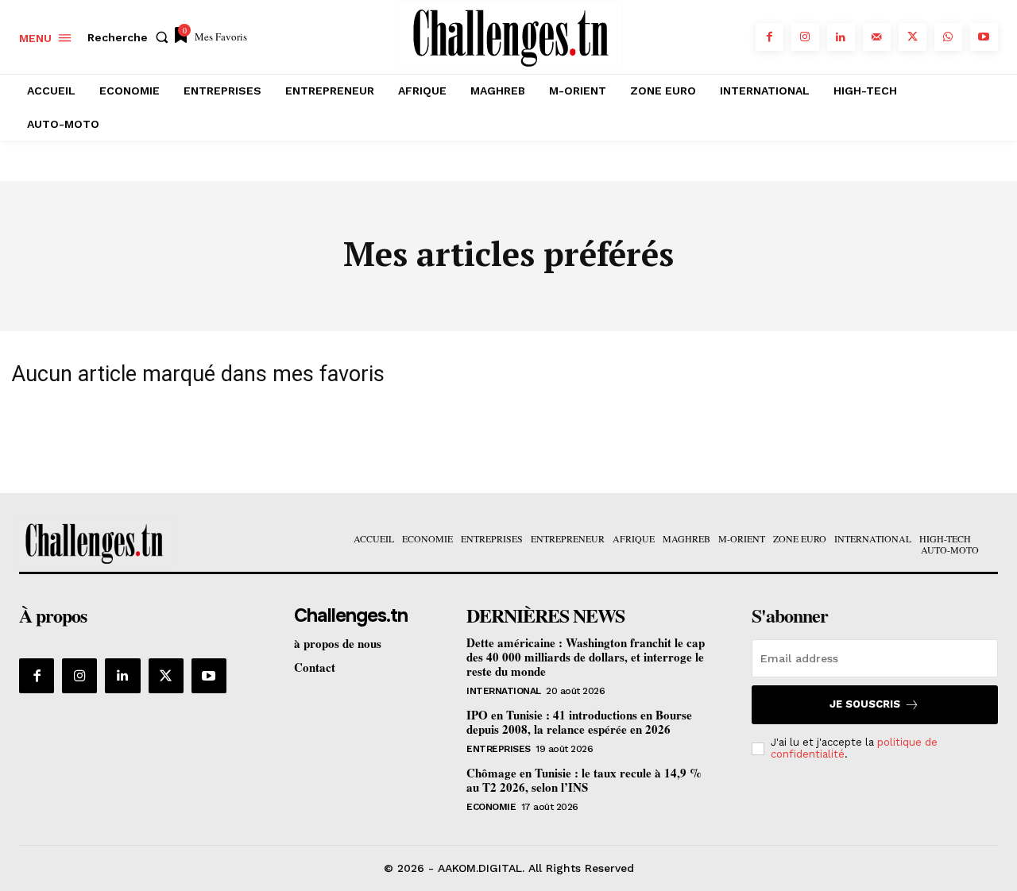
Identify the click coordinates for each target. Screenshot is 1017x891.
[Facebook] (769, 37)
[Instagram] (805, 37)
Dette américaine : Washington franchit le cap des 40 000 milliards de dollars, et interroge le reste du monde (585, 657)
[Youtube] (984, 37)
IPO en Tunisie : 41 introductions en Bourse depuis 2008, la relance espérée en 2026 (579, 722)
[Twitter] (912, 37)
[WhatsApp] (948, 37)
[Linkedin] (841, 37)
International (503, 690)
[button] (131, 37)
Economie (491, 806)
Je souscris (864, 704)
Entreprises (498, 748)
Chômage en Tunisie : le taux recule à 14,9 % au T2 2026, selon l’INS (584, 780)
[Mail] (877, 37)
